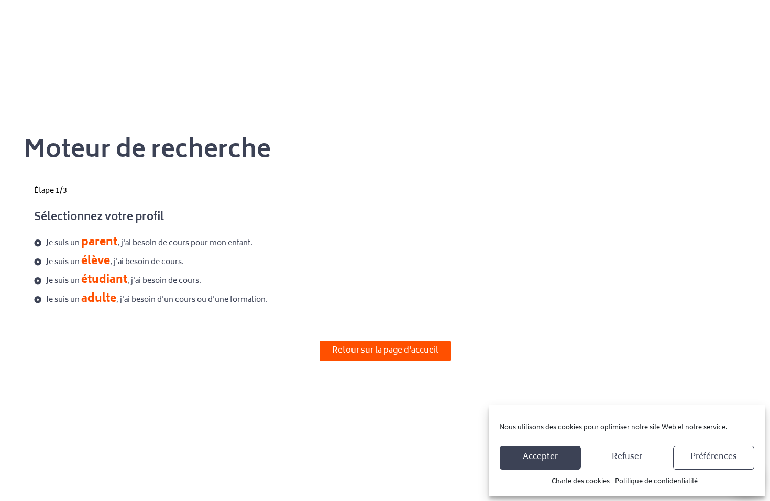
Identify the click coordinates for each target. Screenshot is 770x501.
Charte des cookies (581, 481)
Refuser (627, 457)
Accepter (540, 457)
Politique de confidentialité (656, 481)
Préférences (713, 457)
